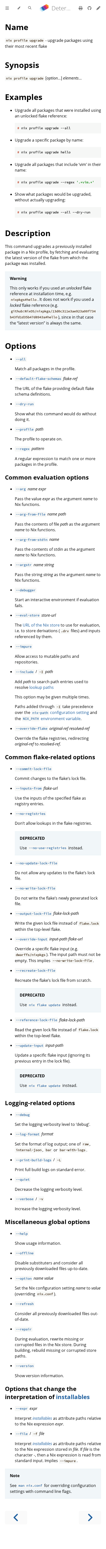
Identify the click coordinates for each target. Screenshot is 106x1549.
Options (20, 345)
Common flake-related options (50, 757)
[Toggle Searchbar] (29, 8)
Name (16, 27)
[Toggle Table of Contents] (7, 8)
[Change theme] (18, 8)
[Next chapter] (90, 1517)
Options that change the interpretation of (40, 1393)
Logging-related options (40, 1103)
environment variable (52, 718)
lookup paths (41, 687)
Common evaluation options (47, 477)
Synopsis (22, 65)
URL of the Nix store (41, 625)
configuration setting (60, 712)
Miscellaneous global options (47, 1222)
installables (73, 1397)
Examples (23, 97)
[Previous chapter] (16, 1517)
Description (28, 233)
